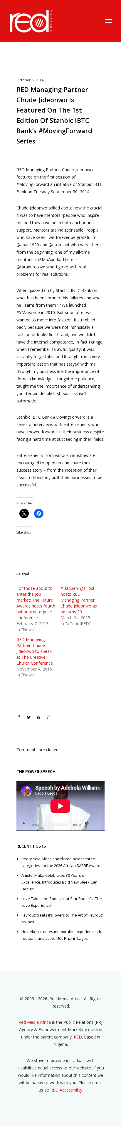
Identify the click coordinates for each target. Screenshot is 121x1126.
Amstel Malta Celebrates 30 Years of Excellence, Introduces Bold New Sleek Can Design (59, 882)
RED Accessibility (66, 1090)
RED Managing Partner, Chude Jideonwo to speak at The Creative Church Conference (34, 651)
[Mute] (87, 823)
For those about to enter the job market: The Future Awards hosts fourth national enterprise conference (35, 602)
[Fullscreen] (97, 823)
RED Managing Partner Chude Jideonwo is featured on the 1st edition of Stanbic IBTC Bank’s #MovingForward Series (54, 115)
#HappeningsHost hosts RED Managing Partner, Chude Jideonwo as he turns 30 (78, 600)
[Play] (24, 823)
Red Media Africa (35, 1022)
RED (78, 1037)
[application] (60, 806)
